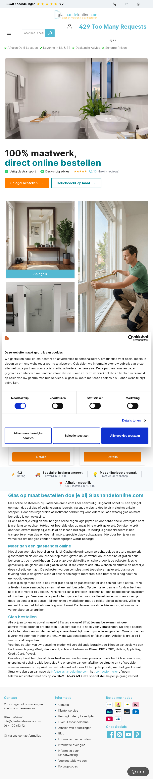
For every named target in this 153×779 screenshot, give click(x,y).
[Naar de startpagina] (76, 14)
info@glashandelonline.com (69, 671)
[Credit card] (127, 711)
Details (41, 457)
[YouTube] (128, 734)
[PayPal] (135, 711)
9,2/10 (97, 171)
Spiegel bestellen (26, 183)
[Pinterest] (137, 734)
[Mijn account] (70, 26)
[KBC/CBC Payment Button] (118, 719)
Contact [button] (10, 698)
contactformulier (106, 671)
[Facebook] (110, 734)
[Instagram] (119, 734)
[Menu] (9, 33)
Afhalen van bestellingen (74, 727)
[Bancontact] (127, 704)
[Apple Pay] (118, 711)
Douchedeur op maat (76, 183)
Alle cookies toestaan (125, 435)
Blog (61, 733)
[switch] (57, 406)
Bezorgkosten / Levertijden (76, 716)
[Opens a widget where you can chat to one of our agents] (138, 772)
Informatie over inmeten (74, 739)
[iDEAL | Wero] (118, 704)
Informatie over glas (71, 745)
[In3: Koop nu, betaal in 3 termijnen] (109, 711)
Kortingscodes (68, 766)
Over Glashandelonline (73, 722)
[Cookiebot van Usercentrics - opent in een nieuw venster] (131, 338)
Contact (63, 704)
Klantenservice (68, 710)
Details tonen (131, 420)
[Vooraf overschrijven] (109, 704)
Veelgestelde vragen (72, 760)
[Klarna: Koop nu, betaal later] (135, 704)
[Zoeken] (50, 33)
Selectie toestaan (76, 435)
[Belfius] (109, 719)
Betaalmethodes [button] (119, 698)
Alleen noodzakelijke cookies (28, 435)
